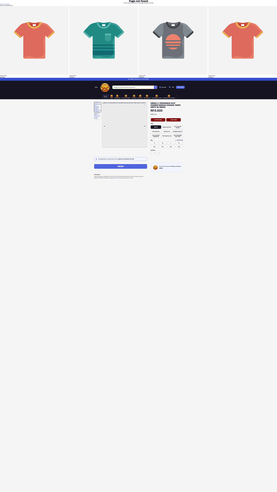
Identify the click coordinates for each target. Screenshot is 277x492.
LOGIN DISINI (173, 119)
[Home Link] (105, 87)
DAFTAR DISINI (158, 119)
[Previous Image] (104, 126)
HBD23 (121, 166)
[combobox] (133, 87)
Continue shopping (5, 4)
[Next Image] (144, 126)
